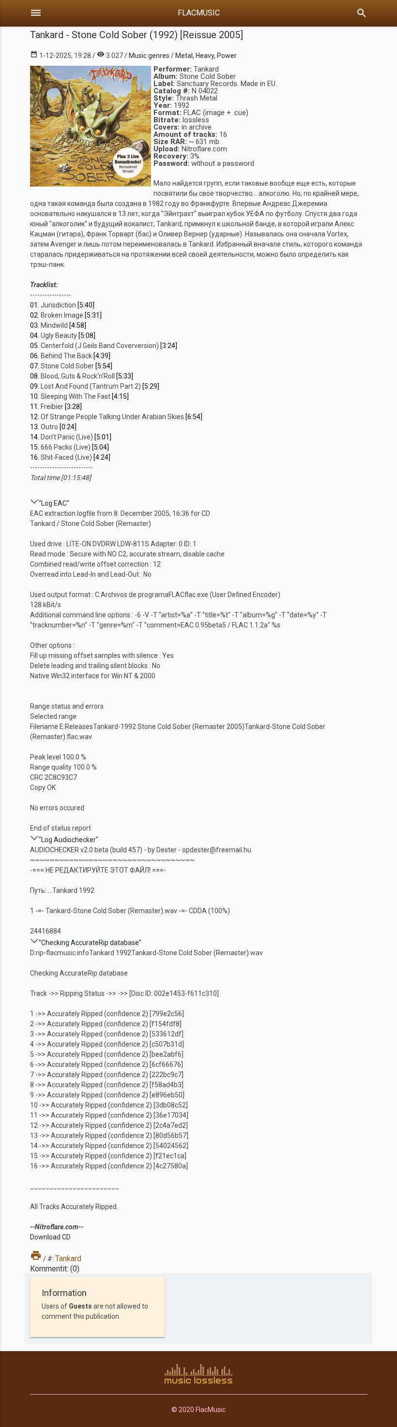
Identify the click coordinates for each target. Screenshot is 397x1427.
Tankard (68, 1258)
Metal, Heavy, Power (206, 55)
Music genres (149, 55)
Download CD (50, 1237)
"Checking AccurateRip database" (90, 942)
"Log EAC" (54, 503)
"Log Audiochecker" (68, 840)
